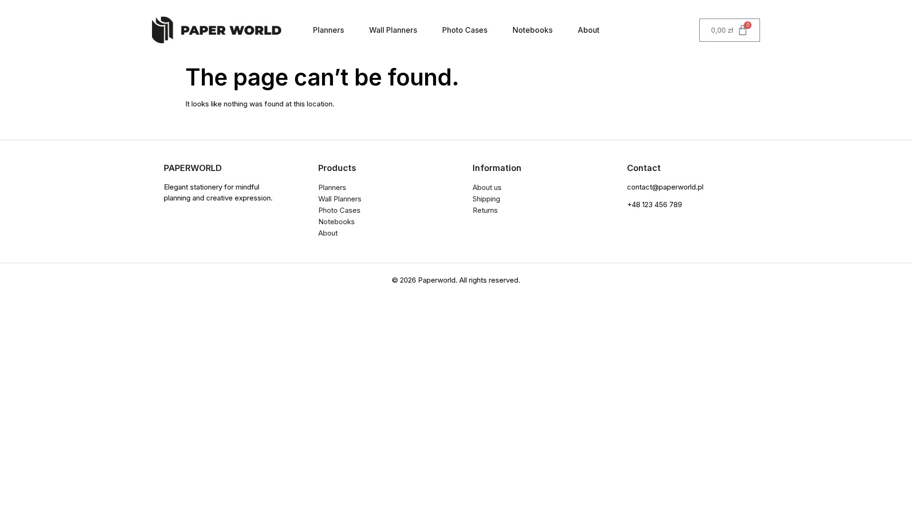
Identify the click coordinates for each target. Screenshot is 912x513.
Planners (328, 30)
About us (487, 187)
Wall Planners (393, 30)
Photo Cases (464, 30)
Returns (485, 210)
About (588, 30)
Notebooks (532, 30)
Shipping (486, 198)
